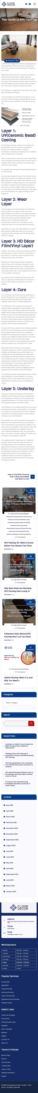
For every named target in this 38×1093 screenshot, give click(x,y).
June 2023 (10, 880)
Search (31, 723)
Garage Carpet (6, 1003)
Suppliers (4, 1025)
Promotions (5, 1019)
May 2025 (9, 805)
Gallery (3, 1036)
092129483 (10, 928)
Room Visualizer (6, 1029)
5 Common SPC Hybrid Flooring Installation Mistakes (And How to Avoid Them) (17, 783)
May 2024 (9, 863)
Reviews (4, 1032)
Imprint (3, 1076)
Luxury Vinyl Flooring (7, 996)
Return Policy (5, 1055)
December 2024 (12, 828)
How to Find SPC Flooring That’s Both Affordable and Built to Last (18, 476)
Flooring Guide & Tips (8, 1022)
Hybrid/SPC (5, 985)
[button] (35, 3)
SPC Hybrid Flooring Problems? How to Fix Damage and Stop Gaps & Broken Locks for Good (19, 774)
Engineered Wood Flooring (10, 999)
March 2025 (10, 817)
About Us (4, 1043)
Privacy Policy (5, 1062)
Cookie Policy (5, 1066)
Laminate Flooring (7, 992)
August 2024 (10, 845)
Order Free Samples (8, 1015)
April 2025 (9, 811)
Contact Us (5, 1039)
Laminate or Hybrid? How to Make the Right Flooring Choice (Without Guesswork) (19, 746)
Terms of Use (6, 1069)
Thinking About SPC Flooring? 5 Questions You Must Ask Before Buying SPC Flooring (19, 755)
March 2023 (10, 886)
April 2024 (9, 869)
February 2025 (11, 822)
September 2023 (12, 874)
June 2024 (10, 857)
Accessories (5, 982)
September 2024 (12, 840)
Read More (8, 549)
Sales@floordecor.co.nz (15, 934)
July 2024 (9, 851)
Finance (4, 1059)
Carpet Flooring (6, 989)
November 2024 (12, 834)
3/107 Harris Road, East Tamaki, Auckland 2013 (20, 922)
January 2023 (11, 892)
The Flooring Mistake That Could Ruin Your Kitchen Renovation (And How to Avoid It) (19, 765)
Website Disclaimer (8, 1073)
